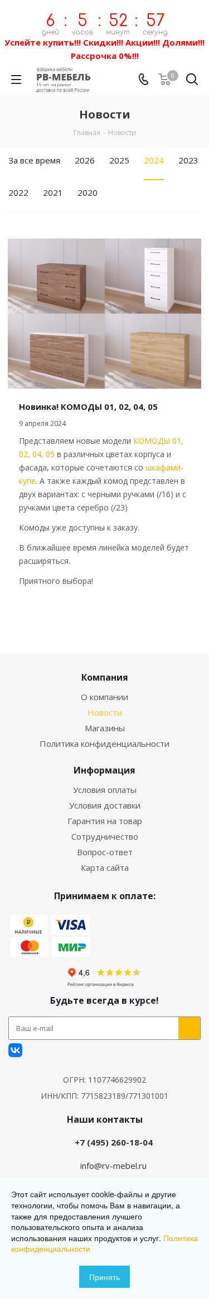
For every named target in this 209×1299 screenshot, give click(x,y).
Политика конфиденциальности (104, 743)
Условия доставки (104, 805)
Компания (104, 677)
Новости (105, 712)
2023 (188, 160)
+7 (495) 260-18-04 (114, 1142)
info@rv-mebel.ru (113, 1165)
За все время (34, 160)
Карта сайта (105, 867)
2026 (85, 160)
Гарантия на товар (104, 820)
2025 (119, 160)
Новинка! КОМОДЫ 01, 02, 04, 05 (88, 406)
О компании (104, 696)
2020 (87, 192)
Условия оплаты (105, 789)
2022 (18, 192)
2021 (53, 192)
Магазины (105, 727)
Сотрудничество (104, 836)
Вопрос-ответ (105, 851)
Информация (104, 770)
